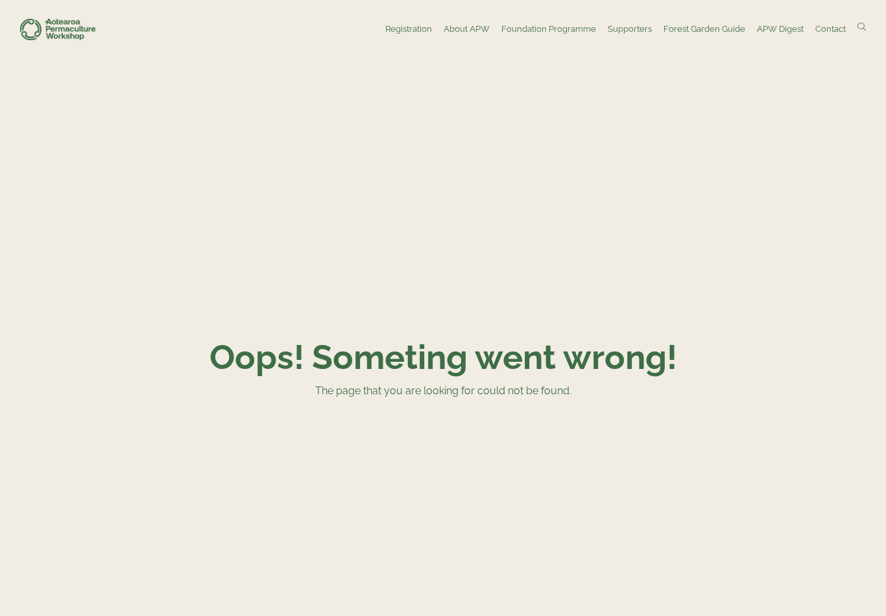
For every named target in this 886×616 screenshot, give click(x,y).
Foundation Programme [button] (548, 29)
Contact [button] (830, 29)
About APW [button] (467, 29)
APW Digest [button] (780, 29)
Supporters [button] (630, 29)
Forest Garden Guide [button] (704, 29)
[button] (861, 28)
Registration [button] (408, 29)
